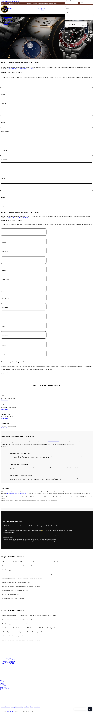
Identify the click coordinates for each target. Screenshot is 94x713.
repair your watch (5, 372)
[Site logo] (42, 10)
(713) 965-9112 (11, 660)
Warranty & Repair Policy (17, 707)
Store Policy (26, 707)
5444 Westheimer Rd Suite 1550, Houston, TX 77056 (20, 68)
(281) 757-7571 (6, 3)
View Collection (4, 400)
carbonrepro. (36, 711)
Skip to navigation (5, 1)
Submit (67, 28)
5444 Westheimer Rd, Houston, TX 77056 (18, 217)
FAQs (31, 707)
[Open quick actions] (90, 709)
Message (67, 12)
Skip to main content (14, 1)
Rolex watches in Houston (53, 441)
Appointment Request (70, 6)
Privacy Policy (37, 707)
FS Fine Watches (10, 711)
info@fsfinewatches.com (14, 3)
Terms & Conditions (5, 707)
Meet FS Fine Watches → (7, 446)
